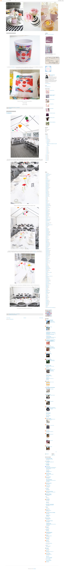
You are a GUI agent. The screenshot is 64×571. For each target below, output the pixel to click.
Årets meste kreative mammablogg (50, 307)
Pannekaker (47, 256)
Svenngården (48, 461)
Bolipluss (47, 186)
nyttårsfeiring (47, 251)
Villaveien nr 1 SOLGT (48, 510)
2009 (46, 160)
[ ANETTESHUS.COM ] (49, 458)
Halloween (47, 214)
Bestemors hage (48, 353)
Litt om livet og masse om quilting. (50, 512)
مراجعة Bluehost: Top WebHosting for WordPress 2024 (52, 370)
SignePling (47, 529)
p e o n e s (47, 507)
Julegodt (47, 230)
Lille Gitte (47, 424)
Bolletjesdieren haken (52, 341)
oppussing (47, 255)
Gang (46, 208)
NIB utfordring (47, 250)
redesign (47, 270)
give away (47, 209)
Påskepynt (47, 267)
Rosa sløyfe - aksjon (48, 272)
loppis (46, 247)
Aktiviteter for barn (48, 174)
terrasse (47, 293)
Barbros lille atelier (13, 4)
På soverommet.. (48, 521)
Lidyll (47, 545)
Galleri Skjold (47, 207)
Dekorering (47, 194)
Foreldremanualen (48, 336)
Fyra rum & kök (48, 553)
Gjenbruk (47, 210)
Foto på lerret (47, 203)
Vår (46, 306)
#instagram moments (48, 518)
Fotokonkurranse (48, 205)
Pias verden (47, 381)
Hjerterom (47, 540)
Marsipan (47, 249)
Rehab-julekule (51, 401)
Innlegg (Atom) (11, 319)
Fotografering (47, 204)
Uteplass (47, 302)
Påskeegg (47, 266)
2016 (46, 137)
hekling (47, 215)
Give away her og (52, 90)
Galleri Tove (47, 556)
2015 (46, 138)
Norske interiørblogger (49, 557)
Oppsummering (48, 254)
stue (46, 288)
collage (47, 193)
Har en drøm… (48, 433)
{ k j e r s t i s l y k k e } (49, 543)
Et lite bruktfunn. (48, 489)
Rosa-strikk (51, 440)
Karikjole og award (52, 117)
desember (48, 139)
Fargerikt (51, 446)
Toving (47, 295)
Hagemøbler (47, 213)
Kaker (46, 236)
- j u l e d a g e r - (48, 486)
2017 (46, 136)
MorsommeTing (48, 415)
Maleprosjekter (48, 248)
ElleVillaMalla (48, 499)
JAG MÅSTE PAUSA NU (49, 554)
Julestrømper (47, 234)
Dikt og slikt (47, 196)
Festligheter (9, 113)
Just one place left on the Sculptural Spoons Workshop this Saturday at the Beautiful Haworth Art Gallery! (51, 468)
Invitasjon (47, 225)
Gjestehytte (47, 211)
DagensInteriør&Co (48, 560)
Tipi (46, 294)
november (48, 140)
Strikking (47, 287)
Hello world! (47, 416)
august (47, 142)
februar (48, 152)
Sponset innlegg (48, 283)
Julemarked (47, 232)
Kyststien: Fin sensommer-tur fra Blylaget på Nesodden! (52, 321)
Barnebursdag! (47, 477)
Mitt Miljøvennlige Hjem (49, 532)
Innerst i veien (48, 400)
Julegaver (47, 229)
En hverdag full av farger (49, 520)
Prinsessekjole (51, 108)
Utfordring (47, 303)
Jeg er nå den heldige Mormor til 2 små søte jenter (52, 348)
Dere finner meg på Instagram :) (49, 431)
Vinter (46, 305)
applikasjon (47, 175)
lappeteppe (47, 245)
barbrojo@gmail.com (47, 86)
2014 (46, 154)
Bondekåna (47, 561)
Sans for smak (47, 541)
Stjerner (47, 284)
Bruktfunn (47, 188)
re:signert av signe (48, 365)
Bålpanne (47, 192)
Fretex (46, 206)
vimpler (47, 304)
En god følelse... (48, 464)
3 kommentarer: (18, 107)
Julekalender (47, 231)
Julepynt (47, 233)
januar (47, 153)
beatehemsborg (48, 394)
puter (46, 264)
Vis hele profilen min (47, 83)
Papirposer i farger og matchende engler (52, 95)
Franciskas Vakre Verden (49, 491)
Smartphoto (10, 108)
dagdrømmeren (48, 515)
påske (46, 265)
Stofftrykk (47, 286)
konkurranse (47, 243)
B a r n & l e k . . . (48, 500)
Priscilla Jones (48, 466)
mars (47, 151)
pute (46, 263)
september (48, 141)
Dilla (46, 197)
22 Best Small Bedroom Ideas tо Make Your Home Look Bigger (53, 408)
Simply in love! (51, 434)
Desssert (47, 195)
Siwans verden (48, 406)
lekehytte (47, 246)
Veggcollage (47, 538)
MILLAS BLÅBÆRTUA (49, 479)
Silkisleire (47, 274)
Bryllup (47, 189)
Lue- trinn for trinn (52, 425)
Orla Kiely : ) (47, 527)
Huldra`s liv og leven (49, 359)
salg (46, 273)
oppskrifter (47, 253)
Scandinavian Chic (48, 523)
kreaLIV (47, 439)
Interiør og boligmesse (48, 224)
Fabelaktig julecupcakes (49, 471)
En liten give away (52, 99)
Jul (46, 226)
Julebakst (47, 228)
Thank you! (47, 530)
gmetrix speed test (48, 413)
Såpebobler (47, 290)
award (46, 176)
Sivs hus (47, 326)
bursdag (13, 314)
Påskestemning (48, 268)
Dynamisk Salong (48, 473)
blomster (47, 184)
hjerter (46, 216)
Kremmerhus (47, 244)
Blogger (35, 568)
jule (46, 227)
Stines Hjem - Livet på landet (50, 504)
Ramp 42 (47, 269)
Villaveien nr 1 (48, 509)
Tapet (46, 291)
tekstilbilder (47, 292)
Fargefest (47, 488)
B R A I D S (47, 497)
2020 (46, 135)
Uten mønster (47, 513)
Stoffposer (47, 285)
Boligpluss (47, 185)
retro (46, 271)
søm (46, 289)
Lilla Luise (47, 502)
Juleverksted (47, 235)
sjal (46, 275)
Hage (46, 212)
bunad (46, 190)
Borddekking (10, 314)
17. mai (47, 173)
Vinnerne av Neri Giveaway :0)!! (49, 551)
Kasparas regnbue (48, 418)
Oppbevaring (47, 252)
